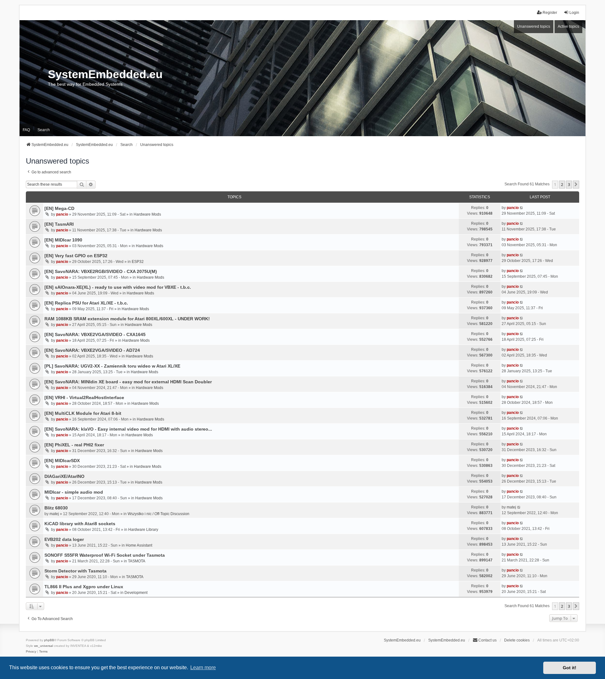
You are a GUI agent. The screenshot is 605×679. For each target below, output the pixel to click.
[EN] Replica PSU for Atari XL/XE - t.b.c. (86, 302)
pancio (62, 214)
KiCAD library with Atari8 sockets (79, 523)
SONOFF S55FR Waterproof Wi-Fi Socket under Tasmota (104, 555)
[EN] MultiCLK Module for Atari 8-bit (82, 413)
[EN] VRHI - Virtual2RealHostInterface (84, 397)
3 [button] (569, 184)
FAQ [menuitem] (26, 130)
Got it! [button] (569, 667)
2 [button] (562, 184)
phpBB (49, 640)
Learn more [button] (203, 667)
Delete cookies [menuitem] (517, 640)
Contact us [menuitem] (487, 640)
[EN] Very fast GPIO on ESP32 (75, 255)
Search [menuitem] (43, 130)
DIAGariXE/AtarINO (64, 476)
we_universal (43, 645)
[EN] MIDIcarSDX (62, 460)
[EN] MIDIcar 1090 (63, 239)
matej (54, 514)
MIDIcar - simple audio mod (73, 492)
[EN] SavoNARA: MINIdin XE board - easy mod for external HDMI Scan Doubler (128, 381)
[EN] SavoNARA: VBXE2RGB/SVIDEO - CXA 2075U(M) (100, 271)
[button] (576, 184)
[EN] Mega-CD (59, 208)
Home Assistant (139, 545)
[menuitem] (31, 651)
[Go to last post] (522, 208)
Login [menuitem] (574, 12)
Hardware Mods (147, 214)
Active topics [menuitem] (568, 26)
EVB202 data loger (64, 539)
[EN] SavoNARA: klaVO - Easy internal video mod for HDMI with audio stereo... (128, 429)
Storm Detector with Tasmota (75, 570)
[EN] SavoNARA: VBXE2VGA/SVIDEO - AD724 (92, 350)
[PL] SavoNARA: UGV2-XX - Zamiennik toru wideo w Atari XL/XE (112, 366)
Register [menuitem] (550, 12)
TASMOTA (136, 561)
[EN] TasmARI (59, 224)
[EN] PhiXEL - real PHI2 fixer (74, 444)
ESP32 (138, 261)
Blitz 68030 (56, 507)
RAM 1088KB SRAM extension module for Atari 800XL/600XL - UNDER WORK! (127, 318)
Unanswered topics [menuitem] (533, 26)
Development (135, 592)
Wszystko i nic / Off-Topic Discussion (158, 514)
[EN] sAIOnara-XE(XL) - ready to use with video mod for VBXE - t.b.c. (117, 287)
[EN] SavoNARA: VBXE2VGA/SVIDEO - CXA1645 (95, 334)
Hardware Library (143, 529)
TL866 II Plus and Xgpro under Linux (83, 586)
